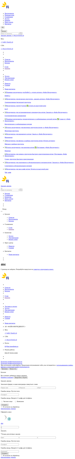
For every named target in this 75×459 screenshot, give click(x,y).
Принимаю (5, 369)
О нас (6, 67)
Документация (9, 78)
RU (3, 27)
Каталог (4, 31)
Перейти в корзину (7, 377)
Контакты (8, 24)
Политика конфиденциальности (11, 361)
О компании (9, 17)
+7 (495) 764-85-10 (7, 42)
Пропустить (13, 369)
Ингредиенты (9, 13)
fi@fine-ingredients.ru (11, 346)
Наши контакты (10, 89)
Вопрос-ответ (9, 80)
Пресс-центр (9, 22)
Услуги (7, 18)
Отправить (5, 405)
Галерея (7, 85)
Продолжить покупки (21, 377)
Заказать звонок (6, 35)
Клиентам (8, 197)
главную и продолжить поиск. (43, 269)
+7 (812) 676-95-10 (18, 35)
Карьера (7, 20)
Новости (7, 83)
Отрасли (7, 59)
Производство (9, 15)
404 (2, 423)
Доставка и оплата (11, 306)
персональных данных (8, 408)
